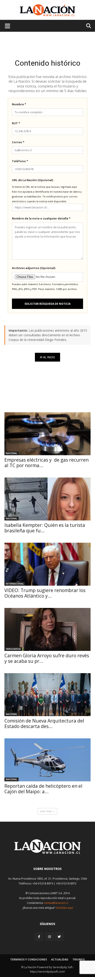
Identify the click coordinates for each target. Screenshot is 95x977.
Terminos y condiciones (28, 959)
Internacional (15, 583)
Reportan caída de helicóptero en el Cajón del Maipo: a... (43, 789)
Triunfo (78, 959)
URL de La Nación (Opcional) (32, 180)
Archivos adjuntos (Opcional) (33, 268)
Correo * (18, 142)
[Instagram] (49, 936)
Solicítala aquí (64, 908)
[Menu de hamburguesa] (7, 26)
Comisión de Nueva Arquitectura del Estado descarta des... (44, 723)
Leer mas (46, 811)
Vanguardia (13, 648)
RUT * (16, 123)
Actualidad (59, 959)
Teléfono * (20, 161)
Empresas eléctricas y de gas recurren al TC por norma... (46, 462)
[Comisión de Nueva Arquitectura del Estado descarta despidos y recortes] (47, 694)
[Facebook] (39, 936)
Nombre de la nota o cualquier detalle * (41, 218)
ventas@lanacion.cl (56, 903)
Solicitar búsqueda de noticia (47, 304)
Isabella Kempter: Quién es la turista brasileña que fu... (44, 528)
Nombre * (19, 104)
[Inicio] (47, 853)
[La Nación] (47, 10)
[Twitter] (59, 936)
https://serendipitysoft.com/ (47, 971)
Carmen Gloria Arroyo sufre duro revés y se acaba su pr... (46, 658)
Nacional (11, 453)
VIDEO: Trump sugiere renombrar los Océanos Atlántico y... (45, 593)
